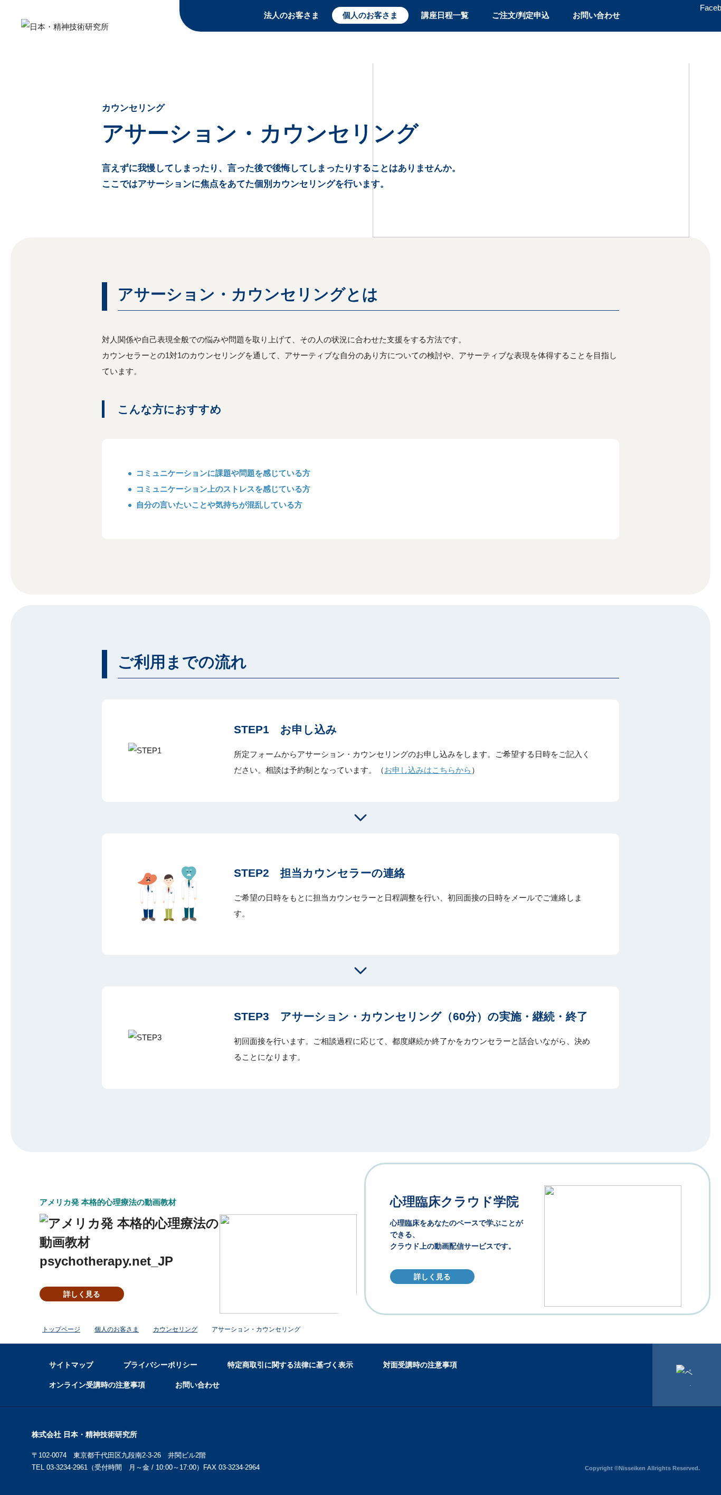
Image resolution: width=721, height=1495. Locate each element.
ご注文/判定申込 (520, 15)
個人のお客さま (370, 15)
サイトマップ (71, 1364)
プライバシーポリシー (160, 1364)
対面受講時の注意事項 (420, 1364)
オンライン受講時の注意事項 (97, 1385)
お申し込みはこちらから (427, 769)
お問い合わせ (596, 15)
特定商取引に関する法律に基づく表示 (290, 1364)
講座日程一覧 (445, 15)
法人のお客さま (291, 15)
